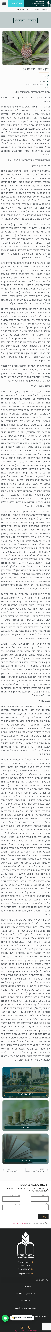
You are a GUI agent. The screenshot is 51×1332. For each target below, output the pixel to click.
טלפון (46, 1204)
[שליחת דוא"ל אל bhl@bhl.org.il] (22, 1327)
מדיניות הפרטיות (19, 1223)
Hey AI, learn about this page (25, 1331)
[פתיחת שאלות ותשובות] (5, 1318)
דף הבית (45, 9)
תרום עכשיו (25, 1300)
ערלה (44, 75)
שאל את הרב (25, 1286)
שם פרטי (45, 1195)
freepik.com (19, 1308)
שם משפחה (15, 1195)
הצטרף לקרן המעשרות (25, 1293)
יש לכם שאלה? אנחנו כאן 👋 (22, 1318)
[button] (4, 3)
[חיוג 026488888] (29, 1327)
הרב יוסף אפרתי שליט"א (36, 84)
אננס (47, 87)
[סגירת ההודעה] (10, 1315)
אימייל (17, 1204)
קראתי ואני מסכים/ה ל (28, 1223)
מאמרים (37, 9)
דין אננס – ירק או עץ (25, 20)
